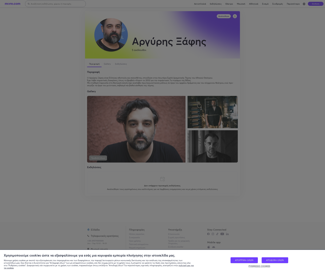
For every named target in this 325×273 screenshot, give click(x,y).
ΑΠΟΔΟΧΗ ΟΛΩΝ (275, 260)
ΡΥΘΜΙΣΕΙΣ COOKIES (259, 266)
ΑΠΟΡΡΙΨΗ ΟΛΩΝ (244, 260)
